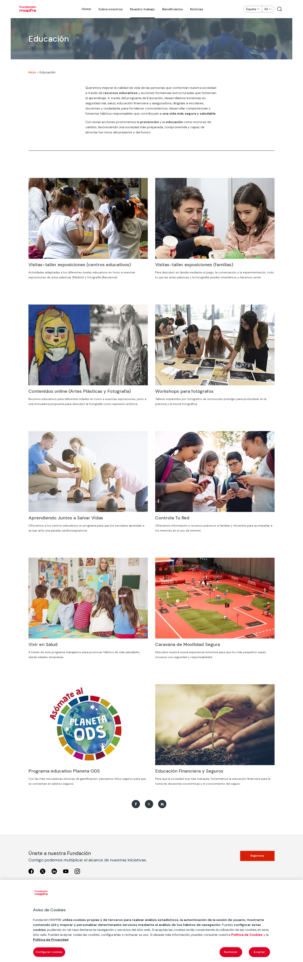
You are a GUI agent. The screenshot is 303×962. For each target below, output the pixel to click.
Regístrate (257, 855)
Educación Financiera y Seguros (189, 771)
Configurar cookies (49, 952)
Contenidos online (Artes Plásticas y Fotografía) (79, 391)
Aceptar (259, 952)
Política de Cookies (247, 935)
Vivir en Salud (43, 644)
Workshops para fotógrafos (184, 391)
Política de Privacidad (50, 939)
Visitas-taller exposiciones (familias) (194, 265)
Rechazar (230, 952)
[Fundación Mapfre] (28, 9)
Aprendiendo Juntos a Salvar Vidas (65, 518)
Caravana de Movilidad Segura (187, 644)
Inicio (32, 72)
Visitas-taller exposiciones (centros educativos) (79, 265)
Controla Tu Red (172, 518)
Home (86, 9)
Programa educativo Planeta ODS (64, 771)
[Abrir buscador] (279, 9)
